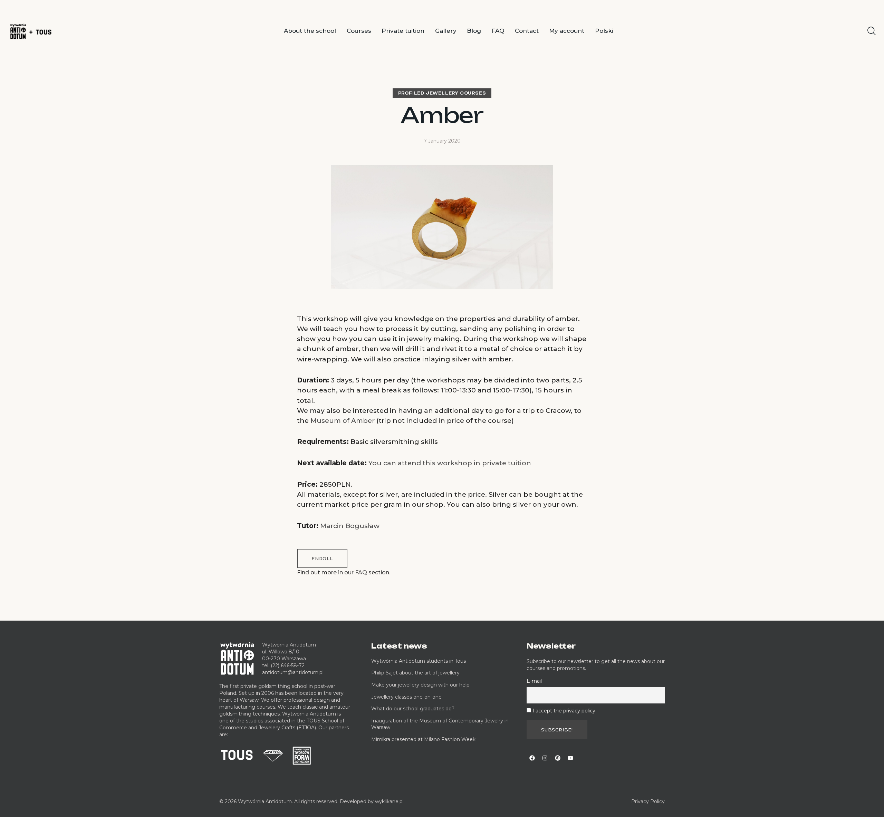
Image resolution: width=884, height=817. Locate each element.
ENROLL (322, 558)
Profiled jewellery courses (442, 93)
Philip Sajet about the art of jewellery (415, 673)
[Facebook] (532, 757)
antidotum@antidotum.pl (293, 672)
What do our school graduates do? (412, 709)
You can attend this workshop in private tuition (449, 463)
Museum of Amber (342, 421)
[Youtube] (570, 757)
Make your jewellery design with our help (420, 685)
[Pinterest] (557, 757)
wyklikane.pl (389, 801)
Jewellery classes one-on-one (406, 697)
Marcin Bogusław (349, 526)
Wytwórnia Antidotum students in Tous (418, 661)
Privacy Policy (648, 801)
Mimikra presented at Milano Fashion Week (423, 739)
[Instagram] (544, 757)
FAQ (361, 572)
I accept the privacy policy (563, 711)
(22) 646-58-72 (288, 665)
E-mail (534, 681)
